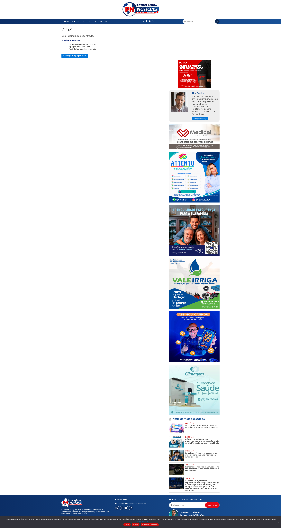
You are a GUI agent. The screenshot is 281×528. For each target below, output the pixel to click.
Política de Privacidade (140, 521)
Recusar (136, 525)
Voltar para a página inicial (74, 55)
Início (66, 21)
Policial (75, 21)
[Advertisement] (194, 42)
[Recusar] (278, 522)
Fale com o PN (100, 21)
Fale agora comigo (200, 118)
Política (87, 21)
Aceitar (127, 525)
